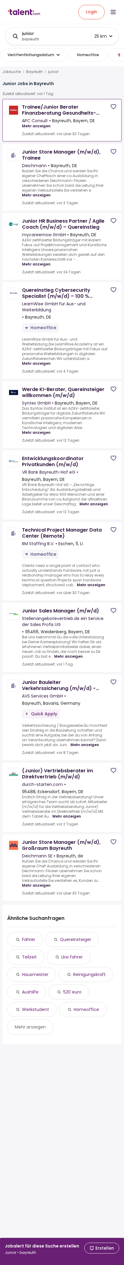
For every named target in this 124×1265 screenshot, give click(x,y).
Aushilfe (30, 992)
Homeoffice (86, 1009)
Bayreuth (34, 72)
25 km (100, 36)
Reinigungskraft (89, 974)
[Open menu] (113, 12)
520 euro (72, 992)
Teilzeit (29, 957)
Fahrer (28, 939)
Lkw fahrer (72, 957)
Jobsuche (11, 72)
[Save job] (113, 106)
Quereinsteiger (75, 939)
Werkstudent (35, 1009)
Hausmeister (35, 974)
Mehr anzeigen (36, 126)
